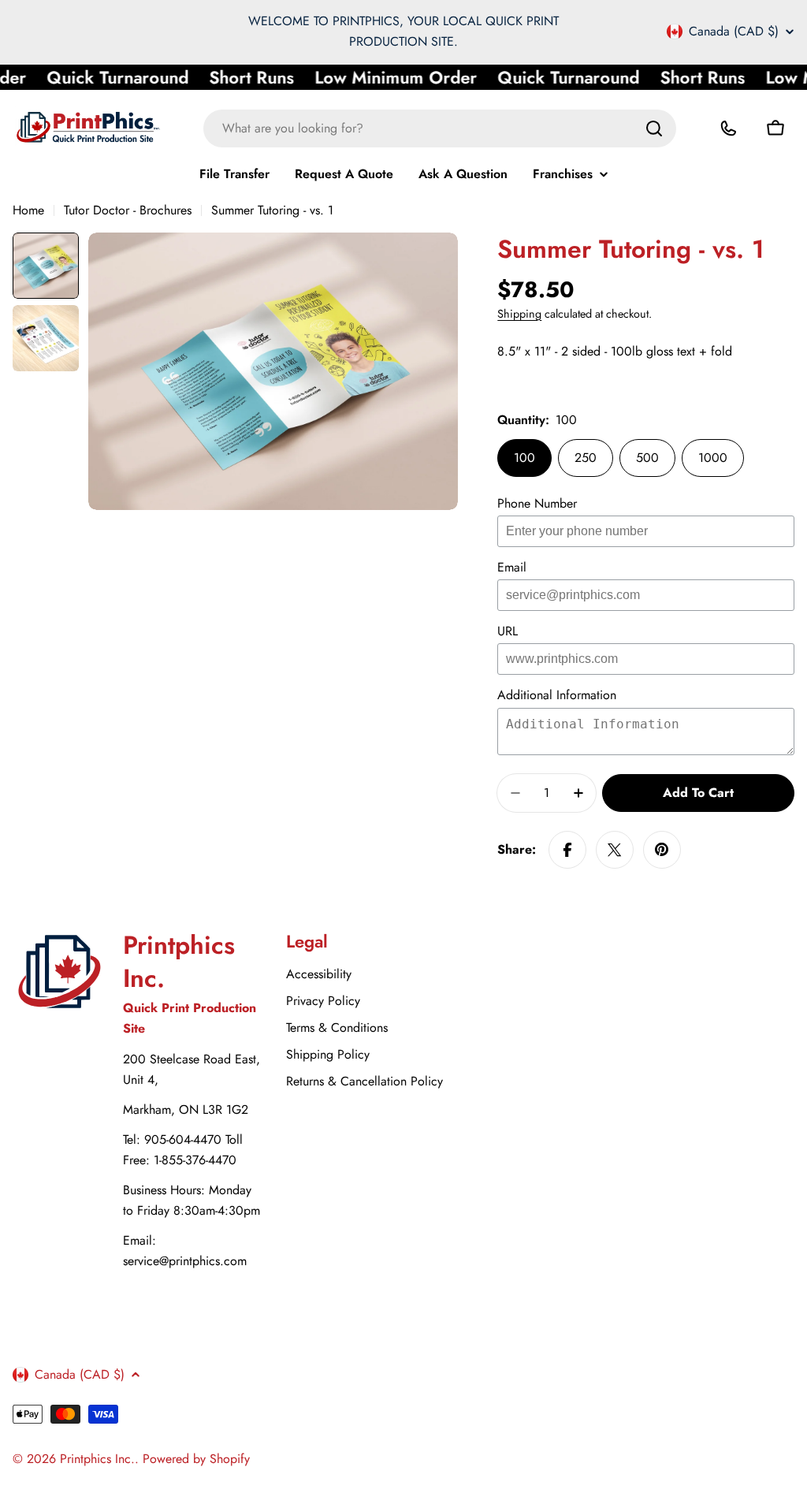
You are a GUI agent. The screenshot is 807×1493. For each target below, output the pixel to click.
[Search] (654, 128)
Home (28, 210)
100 (524, 458)
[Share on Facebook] (567, 850)
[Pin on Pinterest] (662, 850)
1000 (712, 458)
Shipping (519, 314)
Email (511, 567)
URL (507, 631)
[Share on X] (615, 850)
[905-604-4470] (728, 128)
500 (647, 458)
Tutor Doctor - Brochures (128, 210)
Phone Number (537, 503)
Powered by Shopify (196, 1459)
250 (586, 458)
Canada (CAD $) (734, 31)
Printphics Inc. (97, 1459)
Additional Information (556, 694)
